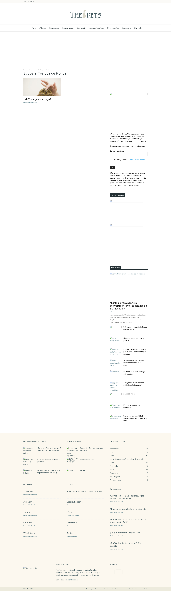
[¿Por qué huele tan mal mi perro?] (116, 341)
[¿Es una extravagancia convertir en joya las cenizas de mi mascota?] (129, 286)
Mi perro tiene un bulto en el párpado (128, 509)
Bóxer (82, 470)
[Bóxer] (72, 473)
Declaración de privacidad (104, 589)
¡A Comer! (42, 28)
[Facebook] (138, 1)
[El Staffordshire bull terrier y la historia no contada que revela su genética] (116, 352)
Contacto (145, 589)
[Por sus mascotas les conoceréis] (116, 408)
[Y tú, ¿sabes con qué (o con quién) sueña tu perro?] (116, 386)
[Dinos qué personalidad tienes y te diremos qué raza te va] (116, 419)
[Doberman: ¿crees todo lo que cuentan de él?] (116, 330)
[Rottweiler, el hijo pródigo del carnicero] (116, 374)
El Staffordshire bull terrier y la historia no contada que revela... (134, 351)
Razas (34, 28)
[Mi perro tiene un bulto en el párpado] (29, 462)
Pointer (27, 512)
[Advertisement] (85, 49)
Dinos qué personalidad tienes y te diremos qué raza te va (135, 418)
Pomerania (72, 522)
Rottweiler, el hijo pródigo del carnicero (134, 372)
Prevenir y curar (68, 28)
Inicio (25, 70)
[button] (134, 1)
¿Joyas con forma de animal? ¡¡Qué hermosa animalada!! (49, 449)
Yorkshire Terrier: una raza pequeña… (85, 491)
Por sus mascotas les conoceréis (131, 406)
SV (111, 311)
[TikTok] (146, 1)
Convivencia (81, 28)
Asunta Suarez (72, 536)
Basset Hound (129, 394)
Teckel (70, 533)
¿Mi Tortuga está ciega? (37, 99)
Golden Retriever (87, 459)
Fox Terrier (28, 501)
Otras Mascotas (113, 28)
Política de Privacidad (137, 160)
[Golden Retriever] (72, 462)
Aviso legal (89, 589)
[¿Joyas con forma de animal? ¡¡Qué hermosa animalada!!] (29, 451)
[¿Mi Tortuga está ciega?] (42, 87)
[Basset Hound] (116, 397)
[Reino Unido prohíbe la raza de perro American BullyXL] (29, 473)
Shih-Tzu (27, 522)
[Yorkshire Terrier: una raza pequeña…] (72, 454)
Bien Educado (54, 28)
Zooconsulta (126, 28)
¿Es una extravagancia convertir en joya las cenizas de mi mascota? (128, 305)
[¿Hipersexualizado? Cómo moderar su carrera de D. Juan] (116, 363)
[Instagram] (142, 1)
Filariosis (28, 491)
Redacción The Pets (30, 102)
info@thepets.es (72, 580)
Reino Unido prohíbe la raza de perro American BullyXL (48, 471)
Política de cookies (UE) (122, 589)
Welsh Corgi (29, 533)
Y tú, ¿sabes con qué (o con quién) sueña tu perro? (133, 384)
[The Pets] (85, 14)
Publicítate (135, 589)
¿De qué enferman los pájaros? (125, 532)
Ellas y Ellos (138, 28)
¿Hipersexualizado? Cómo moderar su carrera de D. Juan (134, 362)
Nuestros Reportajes (96, 28)
